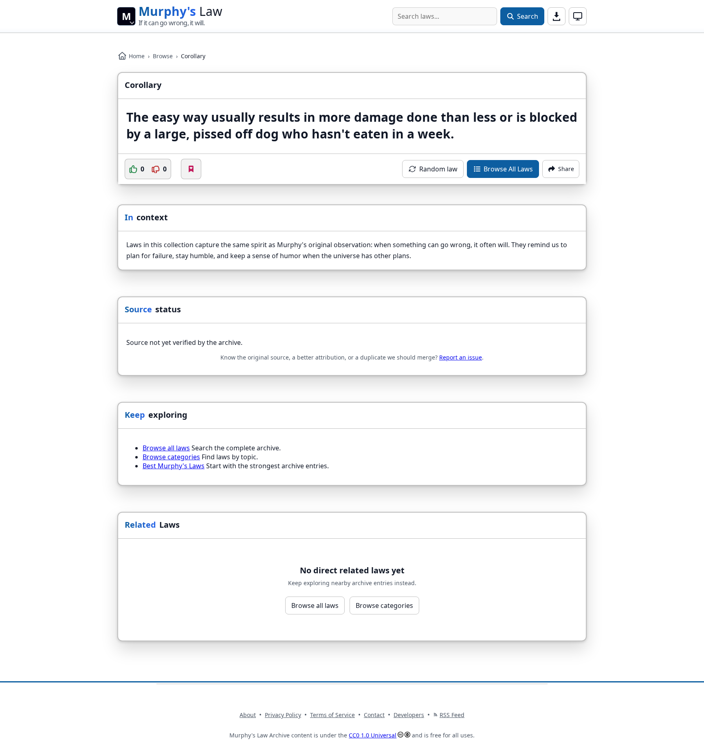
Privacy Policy (283, 715)
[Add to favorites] (191, 169)
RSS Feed (452, 715)
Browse (163, 56)
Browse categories (171, 456)
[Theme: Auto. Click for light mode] (578, 16)
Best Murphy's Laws (174, 465)
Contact (374, 715)
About (248, 715)
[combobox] (444, 16)
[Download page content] (556, 16)
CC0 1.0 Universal (372, 735)
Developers (409, 715)
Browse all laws (166, 447)
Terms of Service (332, 715)
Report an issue (460, 357)
